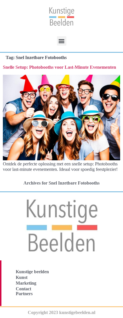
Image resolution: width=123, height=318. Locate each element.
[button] (61, 41)
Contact (23, 288)
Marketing (26, 283)
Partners (24, 293)
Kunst (21, 277)
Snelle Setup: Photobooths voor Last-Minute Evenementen (59, 67)
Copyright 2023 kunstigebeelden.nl (61, 312)
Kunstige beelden (32, 271)
